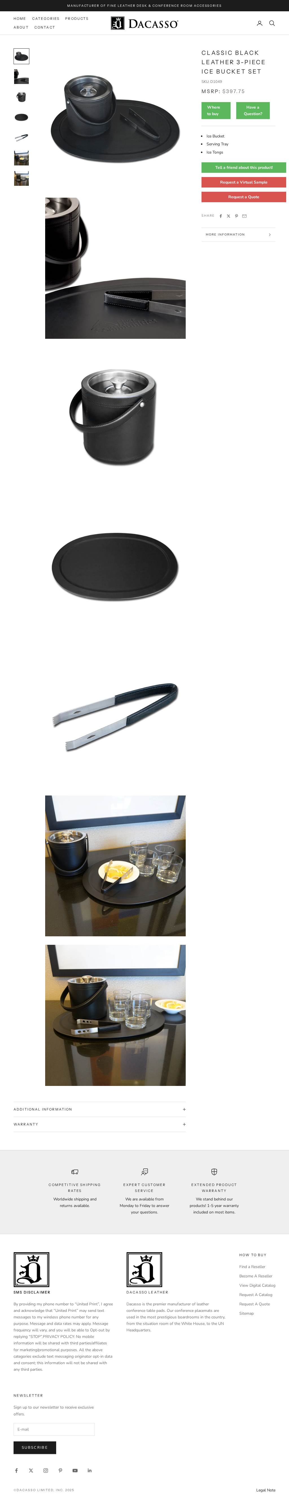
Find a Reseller (252, 1266)
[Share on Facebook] (220, 216)
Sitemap (246, 1313)
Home (20, 18)
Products (77, 18)
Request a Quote (243, 197)
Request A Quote (254, 1304)
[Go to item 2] (21, 77)
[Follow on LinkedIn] (90, 1470)
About (21, 27)
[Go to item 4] (21, 117)
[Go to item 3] (21, 97)
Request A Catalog (255, 1294)
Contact (44, 27)
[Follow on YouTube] (75, 1470)
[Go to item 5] (21, 138)
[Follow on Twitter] (31, 1470)
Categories (46, 18)
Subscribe (35, 1447)
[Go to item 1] (21, 56)
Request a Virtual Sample (244, 182)
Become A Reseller (255, 1276)
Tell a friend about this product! (244, 167)
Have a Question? (253, 111)
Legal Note (265, 1490)
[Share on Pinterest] (236, 216)
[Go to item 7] (21, 178)
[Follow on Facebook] (16, 1470)
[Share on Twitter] (228, 216)
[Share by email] (244, 216)
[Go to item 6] (21, 158)
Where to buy (213, 111)
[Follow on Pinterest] (60, 1470)
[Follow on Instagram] (46, 1470)
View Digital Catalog (257, 1285)
